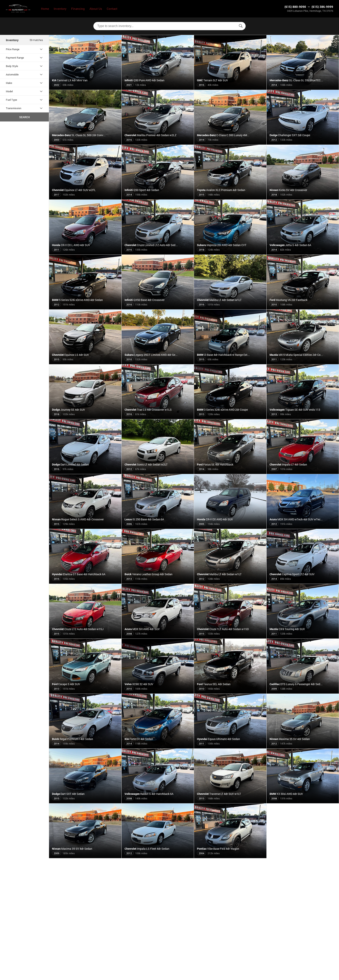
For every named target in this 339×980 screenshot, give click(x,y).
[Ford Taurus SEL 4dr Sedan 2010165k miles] (230, 692)
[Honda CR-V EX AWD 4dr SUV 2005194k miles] (230, 527)
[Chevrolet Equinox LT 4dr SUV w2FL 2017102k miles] (85, 197)
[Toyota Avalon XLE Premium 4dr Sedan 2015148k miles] (230, 197)
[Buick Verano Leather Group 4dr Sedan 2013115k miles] (158, 582)
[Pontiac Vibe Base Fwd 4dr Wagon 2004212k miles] (230, 856)
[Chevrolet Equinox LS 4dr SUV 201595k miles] (85, 362)
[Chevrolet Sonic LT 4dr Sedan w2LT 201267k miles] (158, 472)
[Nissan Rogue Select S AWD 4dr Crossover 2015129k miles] (85, 527)
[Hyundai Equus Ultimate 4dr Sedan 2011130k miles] (230, 746)
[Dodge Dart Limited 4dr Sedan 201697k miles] (85, 472)
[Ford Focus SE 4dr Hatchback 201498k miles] (230, 472)
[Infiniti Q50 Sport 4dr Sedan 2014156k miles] (158, 197)
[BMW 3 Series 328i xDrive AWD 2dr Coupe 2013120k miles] (230, 417)
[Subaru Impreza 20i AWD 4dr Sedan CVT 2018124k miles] (230, 253)
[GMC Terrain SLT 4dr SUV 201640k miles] (230, 88)
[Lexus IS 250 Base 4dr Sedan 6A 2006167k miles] (158, 527)
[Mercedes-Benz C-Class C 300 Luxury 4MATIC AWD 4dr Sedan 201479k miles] (230, 143)
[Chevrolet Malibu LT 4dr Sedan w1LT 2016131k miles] (230, 307)
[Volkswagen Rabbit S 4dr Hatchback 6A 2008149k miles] (158, 801)
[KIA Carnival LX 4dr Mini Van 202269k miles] (85, 88)
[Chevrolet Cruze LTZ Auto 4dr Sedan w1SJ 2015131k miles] (85, 637)
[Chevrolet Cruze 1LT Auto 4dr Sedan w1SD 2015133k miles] (230, 637)
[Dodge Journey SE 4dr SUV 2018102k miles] (85, 417)
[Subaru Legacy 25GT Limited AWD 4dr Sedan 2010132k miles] (158, 362)
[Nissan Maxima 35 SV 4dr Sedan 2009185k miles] (85, 856)
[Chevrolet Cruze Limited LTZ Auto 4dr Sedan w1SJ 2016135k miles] (158, 253)
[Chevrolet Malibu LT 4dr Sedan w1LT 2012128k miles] (230, 582)
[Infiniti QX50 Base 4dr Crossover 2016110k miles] (158, 307)
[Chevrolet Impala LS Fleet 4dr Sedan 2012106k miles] (158, 856)
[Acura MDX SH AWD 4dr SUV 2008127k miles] (158, 637)
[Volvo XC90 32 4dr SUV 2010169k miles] (158, 692)
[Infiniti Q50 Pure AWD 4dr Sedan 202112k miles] (158, 88)
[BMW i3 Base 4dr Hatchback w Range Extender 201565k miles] (230, 362)
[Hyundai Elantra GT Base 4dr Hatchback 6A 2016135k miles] (85, 582)
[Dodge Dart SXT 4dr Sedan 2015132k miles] (85, 801)
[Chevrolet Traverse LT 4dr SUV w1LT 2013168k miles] (230, 801)
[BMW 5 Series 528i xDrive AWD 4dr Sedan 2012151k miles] (85, 307)
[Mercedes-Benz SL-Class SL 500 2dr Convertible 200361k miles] (85, 143)
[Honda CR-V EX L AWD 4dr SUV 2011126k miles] (85, 253)
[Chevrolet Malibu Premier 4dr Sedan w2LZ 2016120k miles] (158, 143)
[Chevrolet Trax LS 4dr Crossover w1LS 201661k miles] (158, 417)
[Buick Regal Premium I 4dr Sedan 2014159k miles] (85, 746)
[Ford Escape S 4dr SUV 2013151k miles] (85, 692)
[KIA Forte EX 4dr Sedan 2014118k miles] (158, 746)
